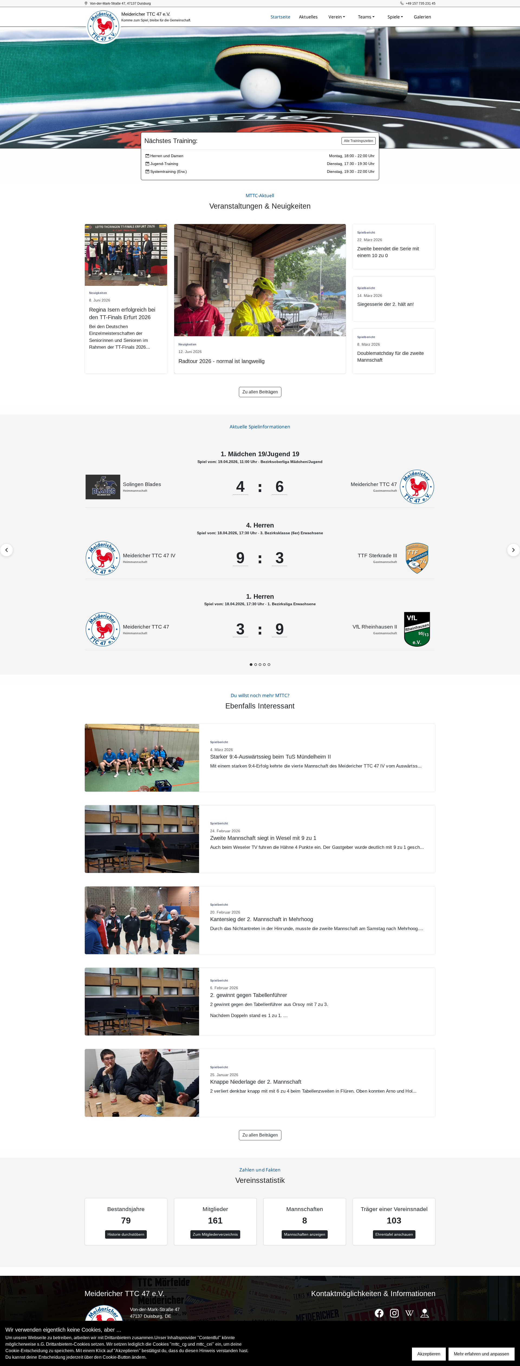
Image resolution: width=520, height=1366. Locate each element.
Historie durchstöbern (126, 1234)
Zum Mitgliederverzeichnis (215, 1234)
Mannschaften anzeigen (304, 1234)
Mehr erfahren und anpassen (481, 1354)
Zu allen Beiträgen (260, 392)
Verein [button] (335, 17)
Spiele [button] (394, 17)
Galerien (422, 17)
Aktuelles (308, 17)
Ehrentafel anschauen (394, 1234)
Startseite (280, 17)
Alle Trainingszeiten (358, 141)
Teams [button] (364, 17)
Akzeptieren (428, 1354)
